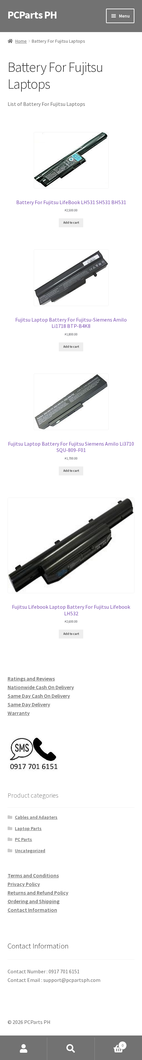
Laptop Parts (28, 828)
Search (70, 1049)
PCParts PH (32, 15)
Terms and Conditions (33, 875)
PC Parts (23, 839)
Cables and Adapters (36, 817)
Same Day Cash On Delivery (39, 695)
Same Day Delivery (29, 704)
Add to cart (71, 223)
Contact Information (32, 909)
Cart (109, 1043)
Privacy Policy (24, 884)
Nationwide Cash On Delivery (41, 687)
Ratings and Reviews (31, 678)
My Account (23, 1049)
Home (21, 41)
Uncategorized (30, 851)
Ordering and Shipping (33, 901)
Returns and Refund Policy (38, 892)
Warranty (19, 713)
